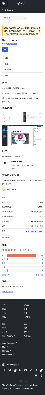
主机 (4, 313)
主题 (25, 309)
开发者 (4, 332)
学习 (4, 324)
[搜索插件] (25, 18)
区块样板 (27, 317)
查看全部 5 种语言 (36, 226)
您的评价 (5, 275)
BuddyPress (8, 355)
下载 (5, 50)
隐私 (4, 317)
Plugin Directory (8, 10)
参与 (25, 324)
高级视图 (5, 237)
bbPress (6, 351)
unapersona (12, 43)
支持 (6, 75)
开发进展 (7, 69)
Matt (5, 347)
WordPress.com (9, 343)
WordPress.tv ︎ (8, 336)
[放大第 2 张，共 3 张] (40, 115)
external (33, 231)
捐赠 (26, 332)
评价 (6, 64)
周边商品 (28, 336)
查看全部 (39, 275)
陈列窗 (26, 305)
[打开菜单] (41, 3)
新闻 (4, 309)
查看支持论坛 (7, 291)
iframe (40, 231)
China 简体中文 (13, 365)
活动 (25, 328)
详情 (6, 58)
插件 (25, 313)
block (27, 231)
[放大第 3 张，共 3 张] (40, 128)
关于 (4, 305)
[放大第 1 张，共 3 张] (19, 115)
